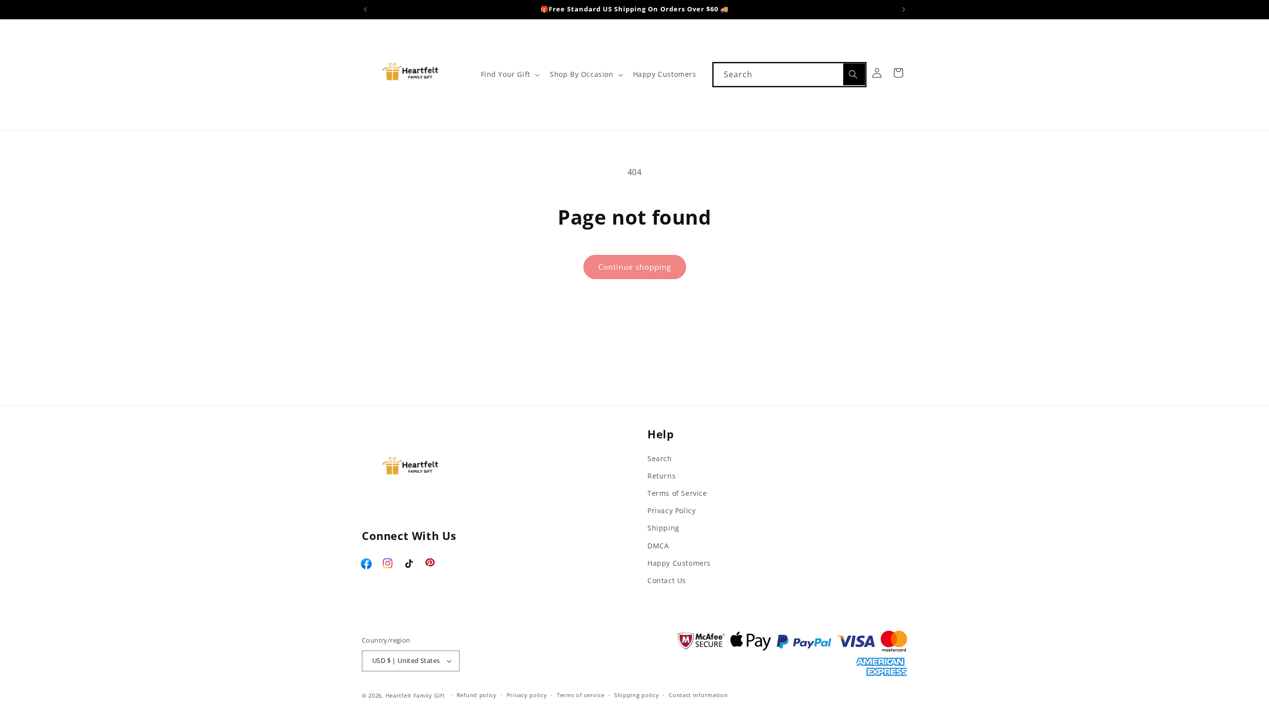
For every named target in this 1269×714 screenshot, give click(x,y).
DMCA (658, 545)
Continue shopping (634, 267)
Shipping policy (636, 695)
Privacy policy (527, 695)
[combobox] (789, 74)
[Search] (854, 74)
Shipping (663, 528)
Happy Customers (679, 563)
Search (659, 458)
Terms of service (580, 695)
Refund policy (477, 695)
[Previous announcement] (365, 9)
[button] (509, 74)
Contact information (698, 695)
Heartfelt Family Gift (415, 695)
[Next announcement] (904, 9)
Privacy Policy (671, 510)
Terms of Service (677, 493)
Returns (661, 475)
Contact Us (666, 580)
